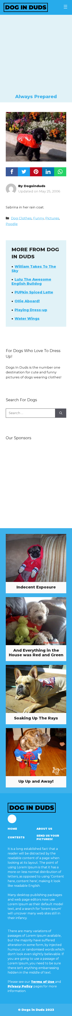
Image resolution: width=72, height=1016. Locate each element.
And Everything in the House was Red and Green (36, 652)
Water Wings (27, 319)
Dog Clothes (21, 218)
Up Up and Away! (36, 781)
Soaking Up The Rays (36, 718)
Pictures (52, 218)
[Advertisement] (36, 56)
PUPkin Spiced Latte (34, 292)
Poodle (12, 224)
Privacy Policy (20, 986)
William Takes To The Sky (34, 268)
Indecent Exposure (36, 587)
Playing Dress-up (31, 310)
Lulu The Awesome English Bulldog (31, 281)
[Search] (60, 413)
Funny (38, 218)
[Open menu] (65, 7)
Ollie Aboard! (27, 301)
